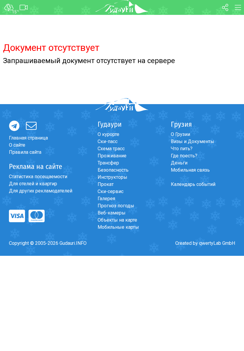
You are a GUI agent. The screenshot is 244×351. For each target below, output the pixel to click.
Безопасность (113, 170)
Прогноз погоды (116, 206)
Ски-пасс (108, 141)
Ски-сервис (110, 191)
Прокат (106, 184)
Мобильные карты (118, 227)
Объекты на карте (117, 220)
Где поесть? (184, 156)
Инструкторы (112, 177)
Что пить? (182, 148)
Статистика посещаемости (38, 176)
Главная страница (28, 138)
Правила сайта (25, 152)
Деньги (179, 163)
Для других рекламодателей (40, 191)
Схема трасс (111, 148)
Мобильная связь (190, 170)
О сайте (17, 145)
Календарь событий (193, 184)
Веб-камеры (112, 213)
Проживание (112, 156)
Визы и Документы (192, 141)
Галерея (106, 198)
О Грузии (180, 134)
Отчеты (30, 308)
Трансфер (108, 163)
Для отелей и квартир (33, 184)
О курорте (108, 134)
